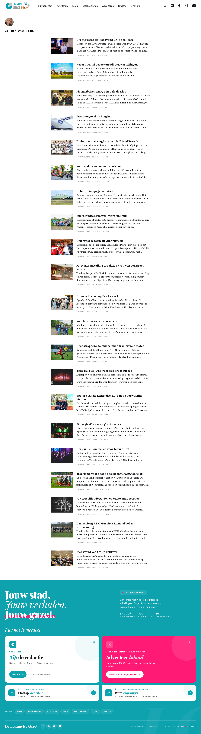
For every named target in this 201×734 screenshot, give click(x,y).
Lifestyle (122, 6)
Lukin (193, 726)
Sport (95, 711)
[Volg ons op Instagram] (186, 6)
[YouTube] (54, 726)
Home (19, 711)
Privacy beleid (137, 726)
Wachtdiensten (90, 6)
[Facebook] (43, 726)
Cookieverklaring (154, 726)
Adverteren (108, 6)
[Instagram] (48, 726)
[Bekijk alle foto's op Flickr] (172, 6)
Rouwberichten (44, 6)
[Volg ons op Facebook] (179, 6)
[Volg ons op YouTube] (194, 6)
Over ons (135, 6)
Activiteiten (62, 6)
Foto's (75, 6)
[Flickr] (60, 726)
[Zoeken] (165, 6)
